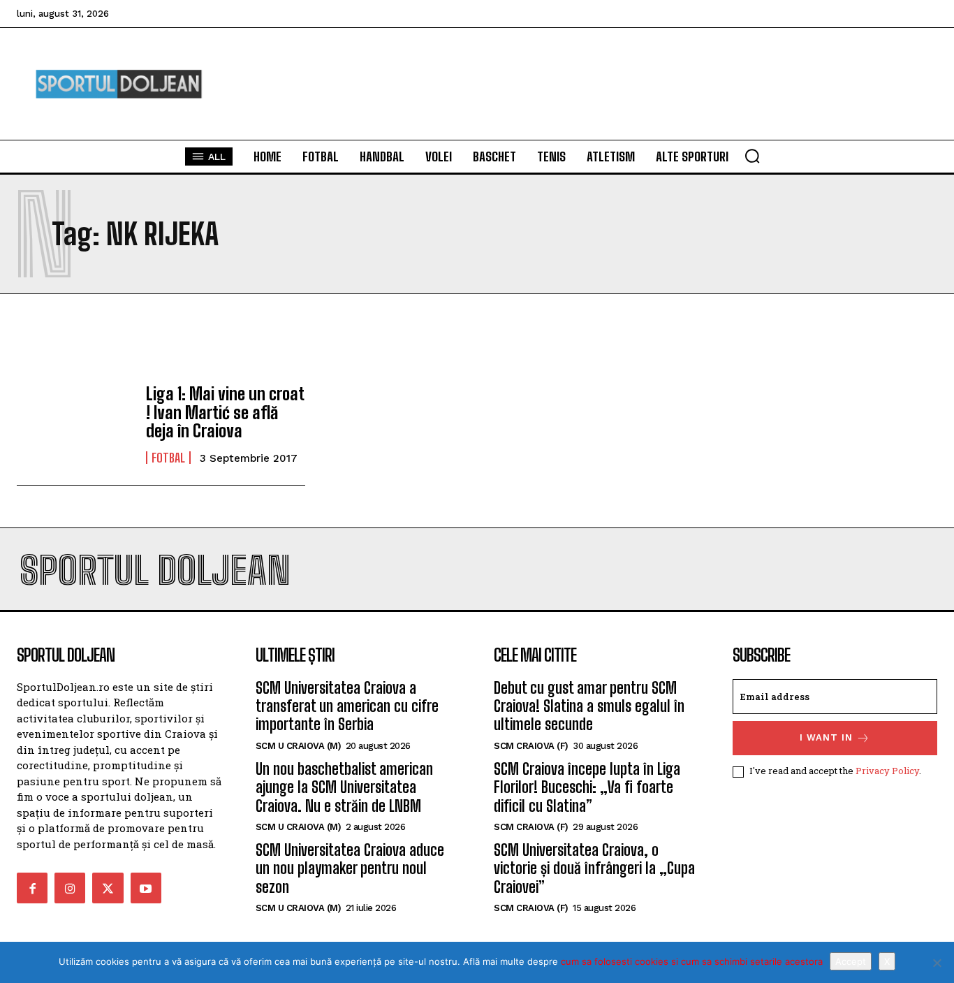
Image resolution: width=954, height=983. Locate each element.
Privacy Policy (887, 770)
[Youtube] (146, 888)
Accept (850, 961)
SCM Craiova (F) (531, 746)
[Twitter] (107, 888)
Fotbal (168, 457)
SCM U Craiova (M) (299, 746)
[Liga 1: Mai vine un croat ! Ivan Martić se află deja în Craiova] (74, 425)
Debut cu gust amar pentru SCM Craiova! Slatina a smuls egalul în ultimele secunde (589, 706)
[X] (937, 963)
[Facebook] (32, 888)
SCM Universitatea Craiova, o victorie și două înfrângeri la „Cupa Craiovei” (594, 868)
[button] (752, 156)
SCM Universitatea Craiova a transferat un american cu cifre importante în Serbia (347, 706)
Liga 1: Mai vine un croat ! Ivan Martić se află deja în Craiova (225, 412)
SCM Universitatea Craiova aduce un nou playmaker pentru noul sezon (350, 868)
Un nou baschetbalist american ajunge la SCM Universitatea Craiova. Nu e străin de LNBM (344, 787)
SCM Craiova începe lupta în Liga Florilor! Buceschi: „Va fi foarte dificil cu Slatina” (587, 787)
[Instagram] (69, 888)
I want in (826, 737)
